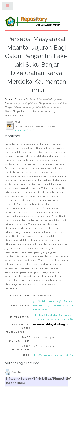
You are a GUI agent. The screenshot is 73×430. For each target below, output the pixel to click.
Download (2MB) (24, 130)
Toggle (8, 7)
